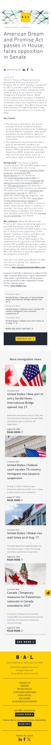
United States (25, 27)
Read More (14, 432)
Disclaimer (24, 698)
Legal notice (24, 695)
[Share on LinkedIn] (24, 69)
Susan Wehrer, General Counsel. (24, 674)
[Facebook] (24, 739)
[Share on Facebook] (28, 69)
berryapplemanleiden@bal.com (28, 267)
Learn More (24, 714)
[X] (29, 739)
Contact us (24, 683)
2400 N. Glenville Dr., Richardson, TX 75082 (24, 663)
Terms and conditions (24, 692)
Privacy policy (24, 689)
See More (24, 642)
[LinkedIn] (20, 739)
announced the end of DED (22, 178)
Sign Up (24, 724)
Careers (24, 686)
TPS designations (17, 186)
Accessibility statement (24, 701)
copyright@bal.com (18, 286)
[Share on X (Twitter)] (32, 69)
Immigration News (11, 27)
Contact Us (25, 339)
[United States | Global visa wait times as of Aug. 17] (25, 514)
